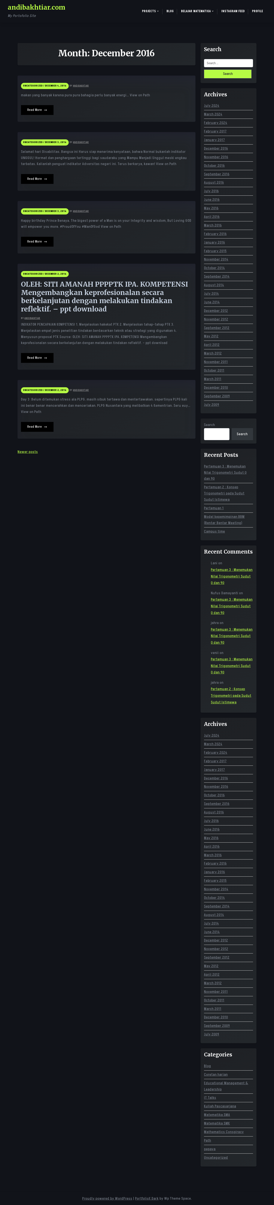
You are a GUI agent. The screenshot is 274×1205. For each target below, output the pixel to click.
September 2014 (217, 276)
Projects (149, 11)
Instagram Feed (233, 11)
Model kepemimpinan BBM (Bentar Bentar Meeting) (224, 520)
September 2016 (216, 174)
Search (209, 424)
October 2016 (214, 165)
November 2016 (216, 157)
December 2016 (216, 148)
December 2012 (216, 310)
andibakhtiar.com (36, 7)
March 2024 (213, 114)
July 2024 (211, 105)
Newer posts (28, 451)
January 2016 (214, 242)
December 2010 (216, 387)
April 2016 (212, 216)
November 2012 (216, 319)
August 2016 (214, 182)
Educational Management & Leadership (226, 1086)
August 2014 (214, 285)
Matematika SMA (217, 1114)
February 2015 (215, 251)
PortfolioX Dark (147, 1198)
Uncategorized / (33, 85)
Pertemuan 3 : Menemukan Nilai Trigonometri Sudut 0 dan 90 (225, 472)
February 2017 (215, 131)
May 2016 (211, 208)
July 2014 (211, 293)
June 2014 (212, 302)
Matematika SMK (217, 1123)
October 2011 (214, 370)
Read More (35, 110)
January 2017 (214, 140)
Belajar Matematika (196, 11)
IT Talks (210, 1097)
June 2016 (212, 199)
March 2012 (213, 353)
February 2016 (215, 234)
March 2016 (213, 225)
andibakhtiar (81, 85)
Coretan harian (216, 1074)
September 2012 (216, 328)
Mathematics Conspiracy (224, 1132)
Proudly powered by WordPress (107, 1198)
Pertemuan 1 (214, 508)
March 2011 (212, 379)
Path (207, 1140)
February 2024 (215, 122)
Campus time (214, 531)
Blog (170, 11)
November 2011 (216, 362)
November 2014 (216, 259)
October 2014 (214, 268)
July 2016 (211, 191)
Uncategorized (216, 1157)
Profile (257, 11)
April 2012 (212, 344)
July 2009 (211, 404)
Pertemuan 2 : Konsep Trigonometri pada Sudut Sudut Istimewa (224, 493)
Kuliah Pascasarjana (220, 1106)
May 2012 (211, 336)
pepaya (210, 1149)
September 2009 (217, 396)
